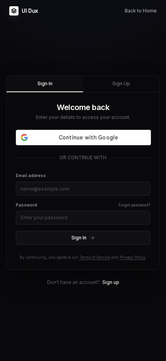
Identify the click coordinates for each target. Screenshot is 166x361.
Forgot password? (134, 205)
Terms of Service (95, 257)
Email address (31, 175)
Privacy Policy (133, 257)
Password (26, 205)
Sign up (110, 282)
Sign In (45, 83)
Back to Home (141, 11)
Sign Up (121, 83)
